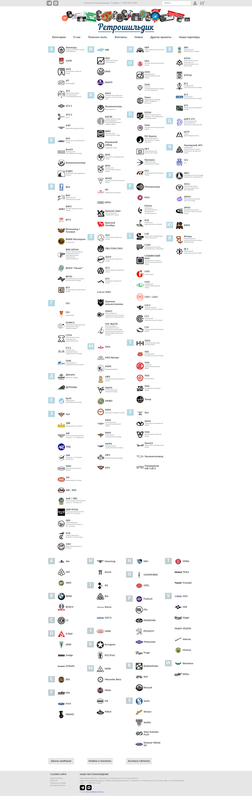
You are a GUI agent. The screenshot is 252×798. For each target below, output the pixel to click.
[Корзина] (202, 3)
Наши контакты (56, 778)
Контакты (121, 37)
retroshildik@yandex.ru (95, 792)
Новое (139, 37)
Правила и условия (58, 783)
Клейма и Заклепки (100, 761)
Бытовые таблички (139, 761)
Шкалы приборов (61, 761)
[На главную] (126, 28)
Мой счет (54, 781)
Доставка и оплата (57, 785)
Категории (59, 37)
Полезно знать (97, 37)
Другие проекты (160, 37)
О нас (77, 37)
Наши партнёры (189, 37)
